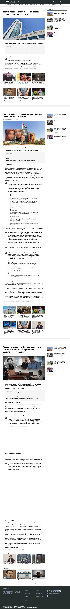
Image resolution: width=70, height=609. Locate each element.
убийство (16, 549)
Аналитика (42, 1)
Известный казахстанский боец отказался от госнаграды (18, 47)
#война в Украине (42, 4)
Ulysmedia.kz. (40, 43)
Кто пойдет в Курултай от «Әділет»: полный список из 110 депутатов (60, 33)
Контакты (37, 594)
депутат (20, 68)
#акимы (26, 4)
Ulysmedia (6, 354)
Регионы (50, 1)
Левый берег (25, 1)
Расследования (32, 1)
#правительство (10, 4)
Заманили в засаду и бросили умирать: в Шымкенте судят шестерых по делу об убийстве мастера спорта (59, 20)
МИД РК (5, 301)
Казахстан (26, 68)
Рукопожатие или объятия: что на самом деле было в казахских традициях (60, 27)
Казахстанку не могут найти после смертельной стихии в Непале (20, 154)
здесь (34, 66)
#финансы (16, 4)
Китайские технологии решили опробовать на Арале (17, 52)
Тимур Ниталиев (7, 17)
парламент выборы (33, 68)
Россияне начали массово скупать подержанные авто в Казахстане (20, 49)
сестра (22, 301)
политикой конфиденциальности (31, 607)
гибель (13, 301)
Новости (20, 1)
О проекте (37, 590)
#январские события (33, 4)
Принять (64, 607)
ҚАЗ (64, 1)
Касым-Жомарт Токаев (8, 68)
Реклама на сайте (39, 593)
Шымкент (10, 549)
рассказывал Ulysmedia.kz (31, 538)
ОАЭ (9, 301)
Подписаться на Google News (54, 593)
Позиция (46, 1)
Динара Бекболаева (8, 119)
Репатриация (28, 301)
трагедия (17, 301)
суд (20, 549)
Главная (4, 9)
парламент (16, 68)
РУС (66, 1)
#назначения (21, 4)
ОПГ (23, 549)
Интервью (55, 1)
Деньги (37, 1)
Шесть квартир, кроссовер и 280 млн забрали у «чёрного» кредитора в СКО (22, 398)
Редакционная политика (40, 596)
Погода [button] (61, 4)
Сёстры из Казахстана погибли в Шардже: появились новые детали (60, 13)
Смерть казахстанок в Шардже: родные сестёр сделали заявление (20, 160)
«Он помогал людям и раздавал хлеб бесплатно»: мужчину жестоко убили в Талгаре (24, 396)
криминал (5, 549)
